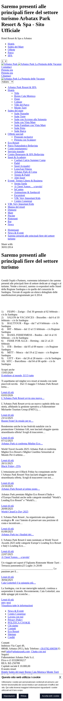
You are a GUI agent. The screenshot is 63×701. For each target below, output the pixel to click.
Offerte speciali (15, 134)
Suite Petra (19, 128)
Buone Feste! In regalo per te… (17, 420)
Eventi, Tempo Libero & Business (25, 180)
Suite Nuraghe (21, 113)
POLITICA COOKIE (19, 622)
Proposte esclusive (23, 136)
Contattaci (6, 67)
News (11, 224)
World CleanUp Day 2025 (14, 511)
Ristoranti (13, 218)
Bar (9, 221)
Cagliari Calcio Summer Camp (30, 160)
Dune (17, 99)
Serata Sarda (20, 183)
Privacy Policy (15, 619)
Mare (10, 212)
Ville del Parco (21, 104)
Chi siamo (13, 625)
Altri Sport (19, 177)
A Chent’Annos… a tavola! (28, 186)
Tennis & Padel (22, 174)
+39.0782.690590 (48, 648)
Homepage (13, 230)
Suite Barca (20, 131)
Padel (17, 163)
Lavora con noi (15, 616)
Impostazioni (9, 696)
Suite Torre (20, 116)
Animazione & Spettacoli (27, 192)
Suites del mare (15, 110)
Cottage (18, 101)
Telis (16, 93)
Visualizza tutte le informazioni (17, 605)
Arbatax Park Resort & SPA (22, 87)
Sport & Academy (17, 157)
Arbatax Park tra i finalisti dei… (17, 534)
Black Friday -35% (11, 466)
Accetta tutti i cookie (50, 696)
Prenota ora (7, 70)
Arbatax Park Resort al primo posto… (20, 489)
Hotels (11, 43)
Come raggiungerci (17, 148)
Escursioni (19, 195)
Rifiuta (23, 696)
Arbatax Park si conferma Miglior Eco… (22, 443)
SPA (10, 55)
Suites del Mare (16, 46)
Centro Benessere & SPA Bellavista (26, 154)
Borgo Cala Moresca (24, 96)
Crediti (11, 637)
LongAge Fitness (23, 169)
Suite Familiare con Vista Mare (30, 125)
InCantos (18, 189)
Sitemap (12, 634)
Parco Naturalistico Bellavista (23, 145)
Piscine (11, 215)
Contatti (12, 628)
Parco (11, 52)
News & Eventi (16, 232)
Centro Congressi (23, 201)
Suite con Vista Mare (25, 122)
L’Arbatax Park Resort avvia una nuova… (22, 398)
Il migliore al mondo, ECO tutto (17, 375)
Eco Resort (13, 142)
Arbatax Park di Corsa (25, 172)
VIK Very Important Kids (27, 198)
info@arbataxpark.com (18, 651)
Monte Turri (20, 107)
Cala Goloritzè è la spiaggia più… (18, 582)
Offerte (11, 49)
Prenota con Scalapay (25, 139)
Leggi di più (7, 392)
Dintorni (12, 209)
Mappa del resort (16, 207)
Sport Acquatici (22, 166)
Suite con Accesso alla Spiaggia (30, 119)
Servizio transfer (16, 151)
